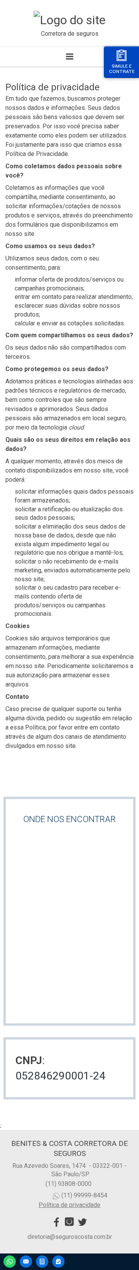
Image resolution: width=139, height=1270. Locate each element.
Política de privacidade (69, 1205)
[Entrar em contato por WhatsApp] (9, 1260)
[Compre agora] (58, 1260)
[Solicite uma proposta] (42, 1260)
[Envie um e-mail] (26, 1260)
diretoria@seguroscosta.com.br (69, 1236)
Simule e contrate (122, 68)
